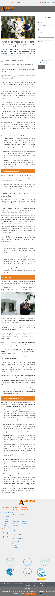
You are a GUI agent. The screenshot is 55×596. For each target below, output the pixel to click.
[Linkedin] (3, 537)
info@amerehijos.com (48, 2)
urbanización (8, 419)
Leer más (39, 593)
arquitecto (4, 322)
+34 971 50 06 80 (19, 2)
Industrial (24, 518)
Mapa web (50, 583)
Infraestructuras (17, 514)
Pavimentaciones (17, 538)
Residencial (24, 514)
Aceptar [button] (27, 593)
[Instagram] (7, 533)
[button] (36, 8)
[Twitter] (7, 537)
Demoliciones (16, 534)
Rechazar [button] (33, 593)
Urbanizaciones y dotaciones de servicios (17, 521)
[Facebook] (3, 533)
